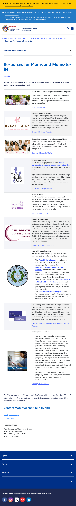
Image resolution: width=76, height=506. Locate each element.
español (7, 76)
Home (4, 38)
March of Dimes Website (41, 213)
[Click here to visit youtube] (22, 500)
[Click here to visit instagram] (10, 500)
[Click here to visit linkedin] (28, 500)
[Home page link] (19, 28)
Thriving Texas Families (40, 384)
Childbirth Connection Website (43, 245)
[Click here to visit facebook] (4, 500)
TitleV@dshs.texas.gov (11, 415)
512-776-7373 (9, 419)
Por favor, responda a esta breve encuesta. (32, 20)
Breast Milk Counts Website (42, 132)
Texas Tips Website (39, 107)
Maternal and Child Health (19, 38)
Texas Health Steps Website (42, 188)
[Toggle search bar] (67, 28)
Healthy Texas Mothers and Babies (43, 38)
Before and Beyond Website (42, 153)
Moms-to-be (62, 38)
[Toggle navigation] (71, 28)
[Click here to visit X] (16, 500)
